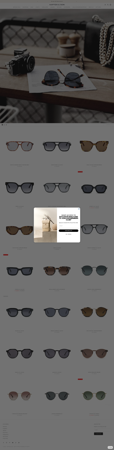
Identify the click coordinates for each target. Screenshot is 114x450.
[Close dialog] (79, 209)
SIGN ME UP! (68, 230)
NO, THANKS (68, 234)
